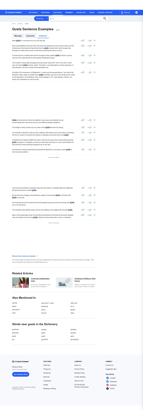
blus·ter (43, 313)
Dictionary (46, 365)
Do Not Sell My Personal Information (81, 385)
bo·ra (72, 306)
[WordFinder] (136, 12)
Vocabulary (47, 381)
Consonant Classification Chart (40, 279)
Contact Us (109, 365)
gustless (73, 329)
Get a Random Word (20, 374)
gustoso (73, 333)
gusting (43, 329)
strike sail (74, 303)
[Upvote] (83, 40)
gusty (43, 336)
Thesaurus (47, 369)
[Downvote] (90, 40)
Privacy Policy (79, 369)
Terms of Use (78, 381)
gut (13, 339)
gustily (73, 309)
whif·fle (14, 303)
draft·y (14, 306)
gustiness (44, 306)
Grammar (46, 377)
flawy (72, 313)
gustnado (15, 333)
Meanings (18, 36)
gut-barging (75, 339)
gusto (43, 333)
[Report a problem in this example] (94, 40)
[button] (125, 12)
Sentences (39, 18)
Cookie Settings (79, 377)
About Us (77, 365)
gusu (72, 336)
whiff (13, 313)
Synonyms (30, 36)
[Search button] (106, 18)
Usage (45, 384)
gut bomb (44, 339)
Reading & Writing (49, 388)
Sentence (20, 23)
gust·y (43, 309)
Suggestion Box (111, 369)
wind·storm (16, 309)
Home (13, 23)
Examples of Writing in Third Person (85, 279)
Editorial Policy (79, 373)
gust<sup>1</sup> (47, 303)
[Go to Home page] (13, 12)
